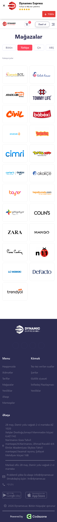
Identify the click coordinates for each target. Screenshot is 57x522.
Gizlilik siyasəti (39, 378)
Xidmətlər (7, 372)
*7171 (10, 484)
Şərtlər (34, 372)
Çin (39, 47)
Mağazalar (8, 384)
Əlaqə (5, 396)
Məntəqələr (8, 402)
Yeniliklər (7, 390)
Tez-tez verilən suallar (42, 366)
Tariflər (6, 378)
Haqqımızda (9, 366)
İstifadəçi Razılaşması (42, 384)
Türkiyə (25, 47)
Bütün (9, 47)
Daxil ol (42, 24)
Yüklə (51, 14)
